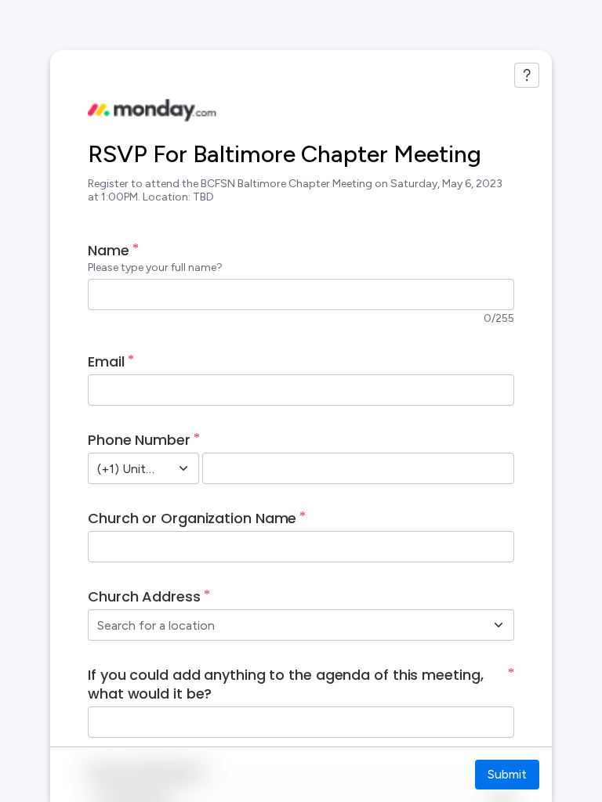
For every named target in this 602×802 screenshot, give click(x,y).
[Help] (526, 75)
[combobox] (126, 468)
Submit (507, 774)
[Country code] (183, 468)
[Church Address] (498, 625)
